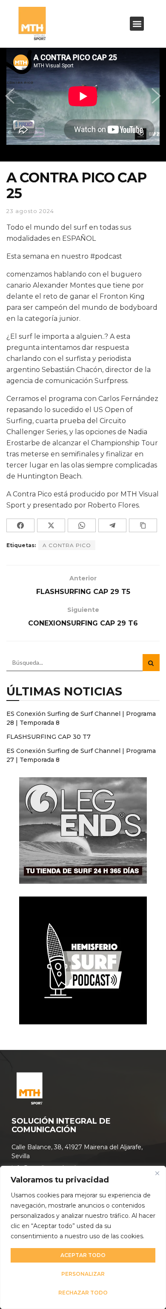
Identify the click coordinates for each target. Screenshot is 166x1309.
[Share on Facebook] (20, 525)
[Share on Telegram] (112, 525)
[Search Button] (151, 662)
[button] (137, 24)
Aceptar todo (83, 1255)
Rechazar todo (83, 1292)
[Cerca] (157, 1173)
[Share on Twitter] (51, 525)
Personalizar (83, 1274)
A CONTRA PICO (67, 545)
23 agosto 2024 (30, 211)
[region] (83, 1237)
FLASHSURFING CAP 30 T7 (48, 737)
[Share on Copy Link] (143, 525)
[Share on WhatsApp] (82, 525)
